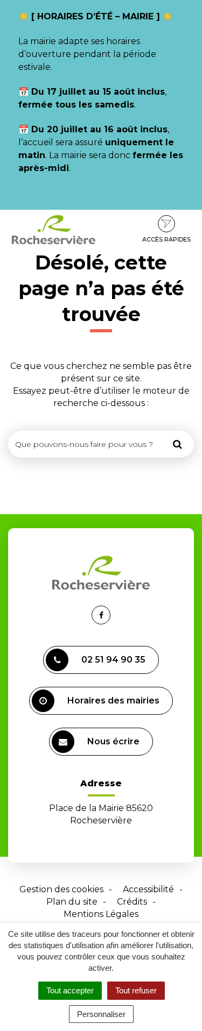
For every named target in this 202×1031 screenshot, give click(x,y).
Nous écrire (113, 741)
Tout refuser (136, 990)
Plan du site (71, 902)
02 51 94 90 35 (113, 660)
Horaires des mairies (113, 700)
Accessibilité (148, 889)
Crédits (132, 902)
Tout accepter (70, 990)
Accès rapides (166, 239)
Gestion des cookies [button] (61, 889)
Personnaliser (101, 1014)
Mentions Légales (101, 914)
